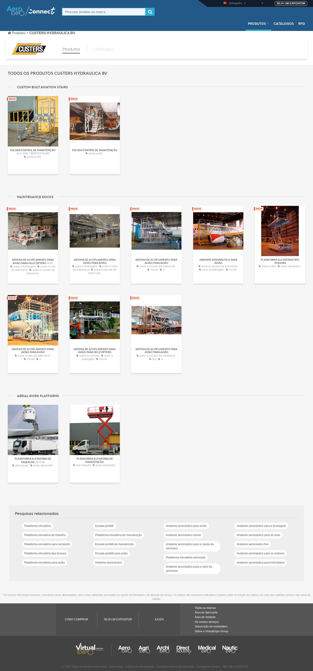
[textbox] (104, 12)
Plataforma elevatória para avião (44, 562)
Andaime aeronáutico (108, 562)
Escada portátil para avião (111, 553)
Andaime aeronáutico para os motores (260, 553)
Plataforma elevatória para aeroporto (47, 544)
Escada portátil (104, 525)
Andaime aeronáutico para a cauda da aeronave (190, 546)
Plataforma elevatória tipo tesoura (45, 553)
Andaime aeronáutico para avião (186, 525)
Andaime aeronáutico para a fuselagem (261, 525)
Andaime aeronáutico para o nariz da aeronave (189, 568)
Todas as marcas (205, 608)
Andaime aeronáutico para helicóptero (261, 562)
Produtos (257, 23)
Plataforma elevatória (37, 525)
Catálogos (284, 23)
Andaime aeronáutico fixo (253, 544)
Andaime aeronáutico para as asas (258, 535)
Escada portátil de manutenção (114, 544)
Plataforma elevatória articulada (186, 557)
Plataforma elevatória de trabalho (45, 535)
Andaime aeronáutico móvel (183, 535)
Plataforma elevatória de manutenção (118, 535)
